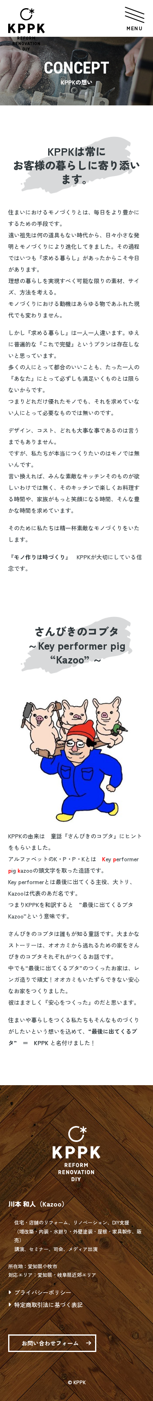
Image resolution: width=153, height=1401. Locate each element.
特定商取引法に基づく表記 (48, 1304)
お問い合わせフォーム (50, 1343)
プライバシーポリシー (42, 1292)
